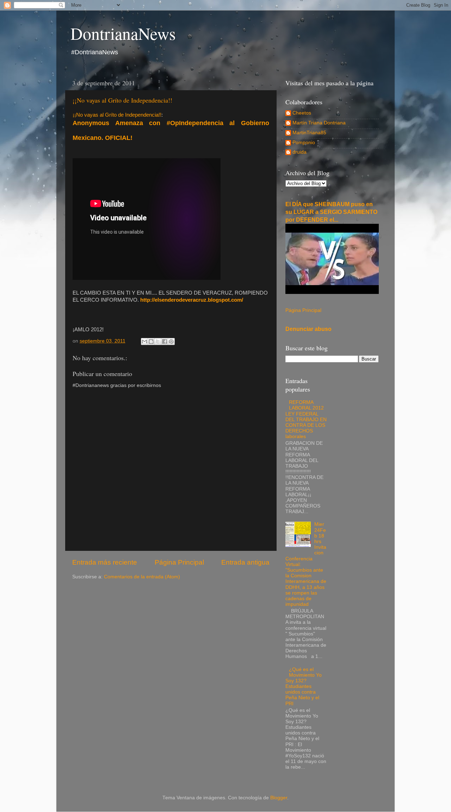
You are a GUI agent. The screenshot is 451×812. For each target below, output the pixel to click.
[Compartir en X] (157, 341)
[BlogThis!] (151, 341)
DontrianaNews (123, 33)
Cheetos (301, 113)
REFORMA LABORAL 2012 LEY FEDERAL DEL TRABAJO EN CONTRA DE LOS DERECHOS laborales (306, 419)
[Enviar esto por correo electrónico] (144, 341)
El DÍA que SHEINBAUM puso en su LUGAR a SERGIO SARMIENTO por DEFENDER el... (331, 212)
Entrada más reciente (104, 562)
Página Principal (179, 562)
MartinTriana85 (309, 132)
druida (299, 152)
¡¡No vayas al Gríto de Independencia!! (122, 100)
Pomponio (303, 142)
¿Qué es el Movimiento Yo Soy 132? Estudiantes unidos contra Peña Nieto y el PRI (303, 686)
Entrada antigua (245, 562)
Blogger (278, 797)
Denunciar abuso (308, 329)
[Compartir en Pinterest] (171, 341)
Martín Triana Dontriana (319, 122)
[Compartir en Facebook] (164, 341)
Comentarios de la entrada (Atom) (142, 576)
